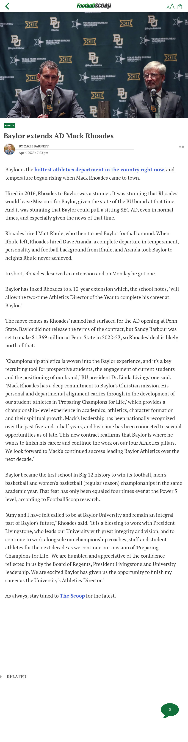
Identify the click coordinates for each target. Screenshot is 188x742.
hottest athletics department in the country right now (99, 169)
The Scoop (72, 595)
